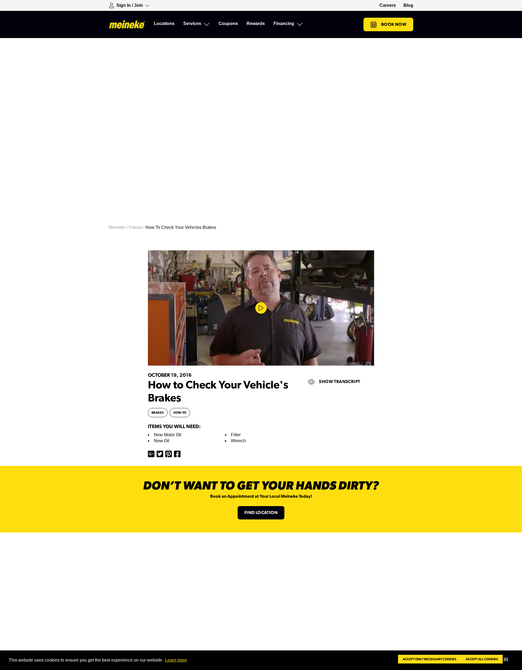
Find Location (261, 512)
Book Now (393, 24)
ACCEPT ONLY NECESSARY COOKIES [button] (429, 659)
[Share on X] (160, 454)
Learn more (176, 660)
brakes (157, 412)
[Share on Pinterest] (168, 454)
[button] (507, 659)
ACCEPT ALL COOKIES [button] (482, 659)
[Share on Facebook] (177, 454)
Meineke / (119, 227)
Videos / (137, 227)
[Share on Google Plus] (151, 454)
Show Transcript (339, 381)
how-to (180, 412)
